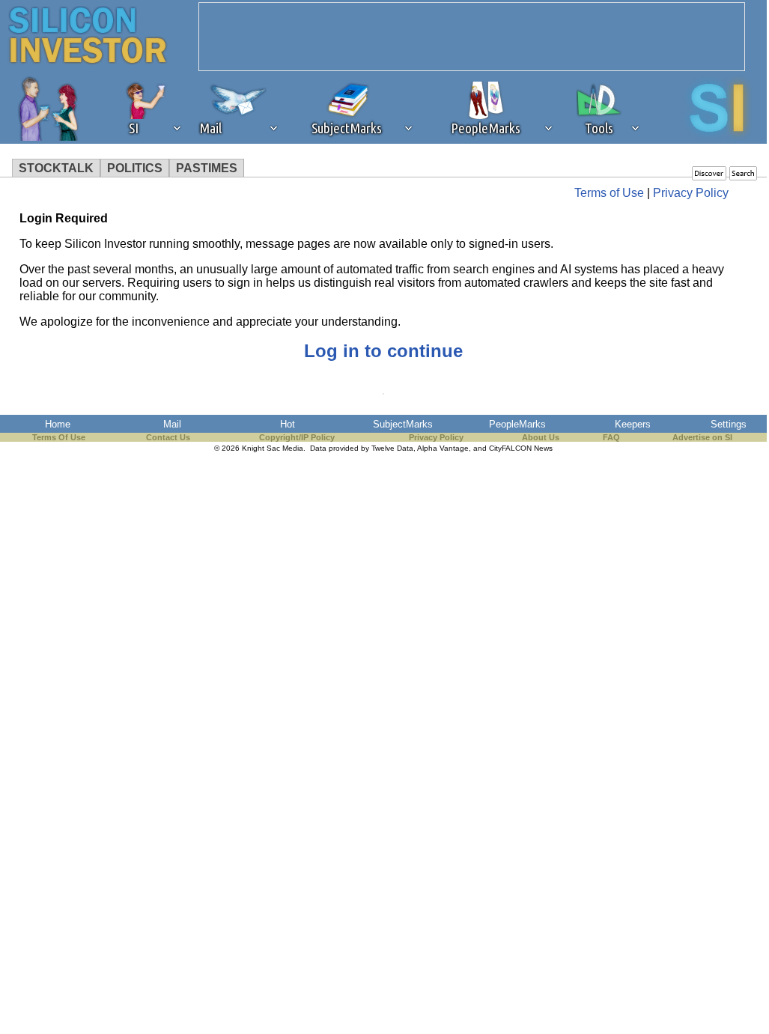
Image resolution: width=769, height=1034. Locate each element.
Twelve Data (392, 448)
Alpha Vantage (443, 448)
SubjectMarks (403, 424)
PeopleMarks (517, 424)
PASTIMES (206, 168)
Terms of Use (609, 192)
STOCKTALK (56, 168)
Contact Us (168, 437)
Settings (729, 424)
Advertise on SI (702, 437)
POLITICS (134, 168)
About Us (540, 437)
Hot (287, 424)
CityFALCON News (521, 448)
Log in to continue (383, 351)
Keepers (633, 424)
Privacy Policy (691, 192)
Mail (172, 424)
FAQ (611, 437)
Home (57, 424)
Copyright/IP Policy (297, 437)
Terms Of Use (58, 437)
